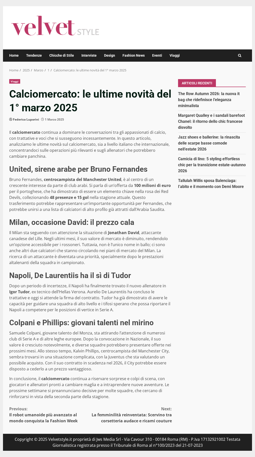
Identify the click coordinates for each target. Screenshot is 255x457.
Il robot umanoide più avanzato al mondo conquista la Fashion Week (43, 415)
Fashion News (134, 55)
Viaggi (175, 55)
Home (14, 55)
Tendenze (34, 55)
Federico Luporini (26, 119)
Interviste (89, 55)
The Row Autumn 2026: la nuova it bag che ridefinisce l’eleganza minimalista (209, 99)
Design (109, 55)
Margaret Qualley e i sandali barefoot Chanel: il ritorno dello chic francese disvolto (211, 121)
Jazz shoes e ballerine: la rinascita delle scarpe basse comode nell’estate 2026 (209, 143)
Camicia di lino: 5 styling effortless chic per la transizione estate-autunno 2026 (212, 164)
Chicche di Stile (61, 55)
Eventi (157, 55)
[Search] (239, 55)
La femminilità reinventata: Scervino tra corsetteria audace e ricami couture (132, 415)
